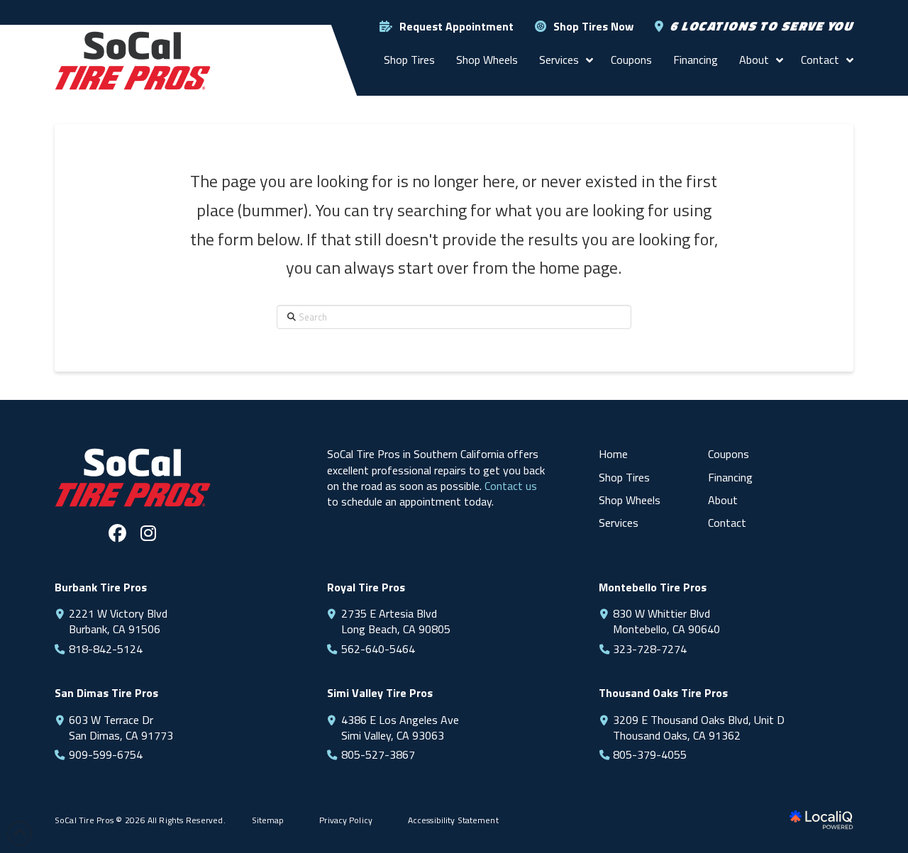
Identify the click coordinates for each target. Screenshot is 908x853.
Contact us (511, 485)
